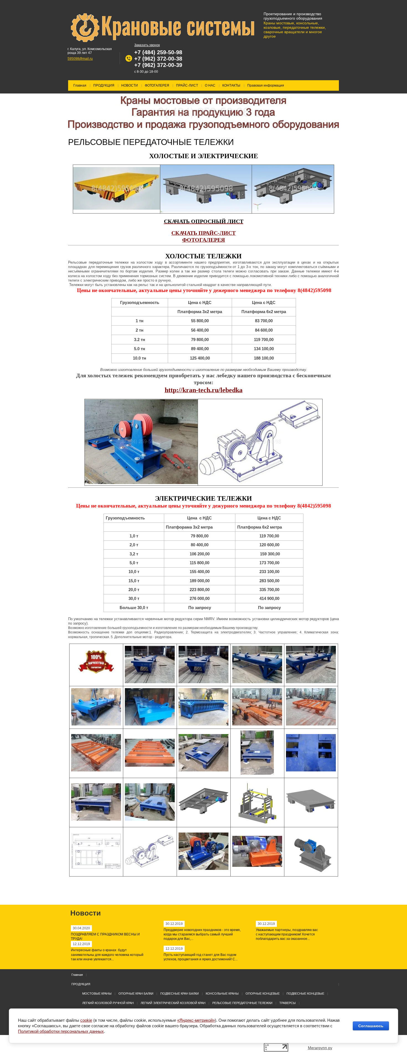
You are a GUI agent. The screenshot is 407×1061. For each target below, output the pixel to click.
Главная (79, 85)
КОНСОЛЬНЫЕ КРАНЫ (222, 993)
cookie (86, 1020)
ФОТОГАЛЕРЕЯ (157, 85)
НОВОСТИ (129, 85)
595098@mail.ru (80, 59)
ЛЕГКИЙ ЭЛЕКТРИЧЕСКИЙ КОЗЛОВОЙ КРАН (173, 1003)
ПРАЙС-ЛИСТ (187, 85)
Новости (85, 913)
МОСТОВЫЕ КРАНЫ (97, 993)
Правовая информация (265, 85)
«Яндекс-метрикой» (196, 1020)
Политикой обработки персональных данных (61, 1031)
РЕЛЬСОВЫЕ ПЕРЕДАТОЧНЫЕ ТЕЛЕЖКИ (242, 1003)
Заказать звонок (147, 45)
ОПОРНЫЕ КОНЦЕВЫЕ (263, 993)
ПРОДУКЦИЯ (103, 85)
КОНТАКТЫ (231, 85)
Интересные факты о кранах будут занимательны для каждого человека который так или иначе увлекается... (107, 954)
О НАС (210, 85)
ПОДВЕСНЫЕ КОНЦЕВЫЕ (305, 993)
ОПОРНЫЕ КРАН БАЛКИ (136, 993)
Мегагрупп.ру (320, 1048)
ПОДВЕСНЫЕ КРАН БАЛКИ (179, 993)
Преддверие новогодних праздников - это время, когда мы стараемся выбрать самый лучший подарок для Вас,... (202, 934)
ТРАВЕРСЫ (287, 1003)
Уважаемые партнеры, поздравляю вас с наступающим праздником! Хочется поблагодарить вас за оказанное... (287, 934)
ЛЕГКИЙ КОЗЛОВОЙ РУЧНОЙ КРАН (108, 1003)
